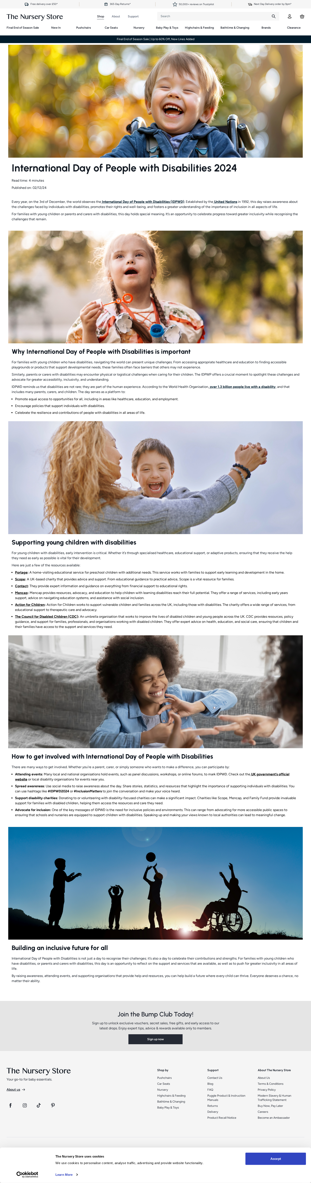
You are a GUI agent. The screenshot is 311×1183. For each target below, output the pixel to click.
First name (111, 561)
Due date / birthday (116, 577)
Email (108, 593)
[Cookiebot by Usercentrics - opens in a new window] (27, 1175)
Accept (275, 1159)
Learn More (64, 1174)
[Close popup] (207, 507)
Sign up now (155, 615)
